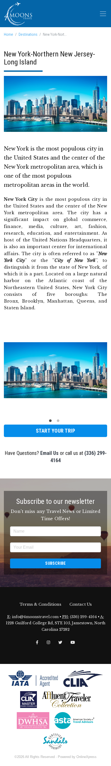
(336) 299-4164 (83, 617)
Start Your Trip (55, 431)
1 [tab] (51, 422)
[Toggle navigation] (103, 14)
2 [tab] (59, 422)
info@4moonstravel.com (35, 617)
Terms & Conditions (40, 604)
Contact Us (80, 604)
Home (8, 34)
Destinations (28, 34)
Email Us (49, 453)
